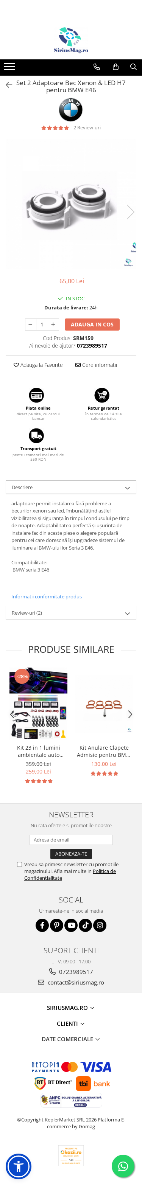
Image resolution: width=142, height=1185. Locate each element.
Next (130, 212)
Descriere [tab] (22, 487)
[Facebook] (42, 925)
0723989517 (75, 971)
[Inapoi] (5, 85)
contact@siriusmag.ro (75, 982)
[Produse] (10, 69)
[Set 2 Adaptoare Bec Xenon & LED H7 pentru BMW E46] (71, 204)
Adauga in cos (92, 324)
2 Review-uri (87, 127)
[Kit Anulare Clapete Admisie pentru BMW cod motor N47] (104, 704)
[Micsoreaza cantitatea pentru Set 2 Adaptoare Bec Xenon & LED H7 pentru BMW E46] (30, 324)
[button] (19, 1166)
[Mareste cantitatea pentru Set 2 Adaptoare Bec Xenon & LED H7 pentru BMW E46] (53, 324)
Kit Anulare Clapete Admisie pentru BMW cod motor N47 (104, 751)
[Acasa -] (71, 40)
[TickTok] (85, 925)
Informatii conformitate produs (46, 596)
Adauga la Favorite (41, 364)
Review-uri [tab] (27, 612)
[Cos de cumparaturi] (116, 67)
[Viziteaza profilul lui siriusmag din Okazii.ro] (71, 1155)
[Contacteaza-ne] (96, 67)
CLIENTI (68, 1023)
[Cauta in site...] (133, 67)
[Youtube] (71, 925)
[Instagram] (99, 925)
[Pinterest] (56, 925)
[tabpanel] (71, 204)
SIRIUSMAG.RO (68, 1007)
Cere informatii (99, 364)
